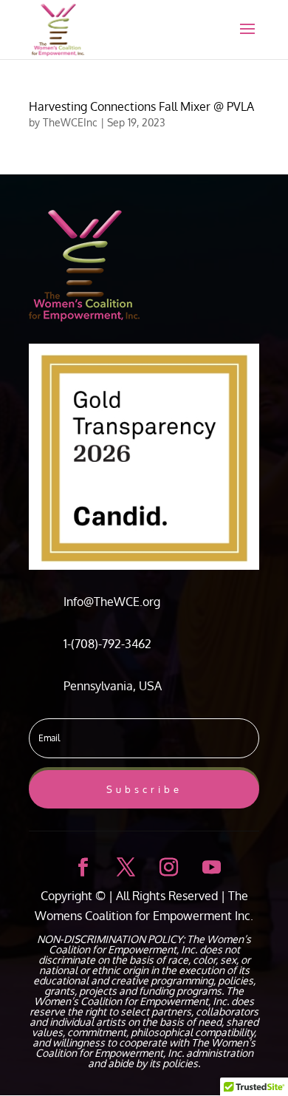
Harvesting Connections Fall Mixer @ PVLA (141, 106)
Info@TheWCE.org (112, 601)
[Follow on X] (122, 864)
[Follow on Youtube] (208, 864)
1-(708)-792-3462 (107, 643)
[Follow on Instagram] (165, 864)
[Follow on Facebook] (79, 864)
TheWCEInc (70, 122)
